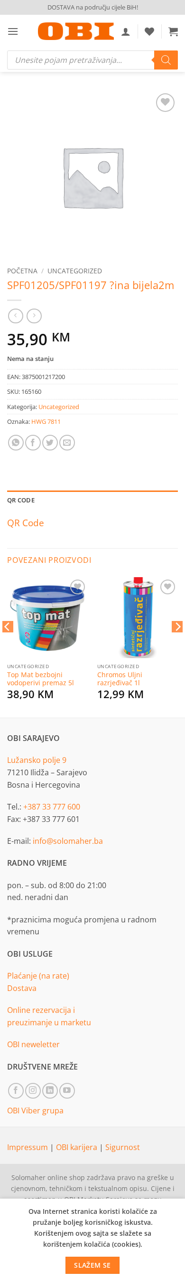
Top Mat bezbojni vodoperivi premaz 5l (40, 679)
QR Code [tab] (21, 500)
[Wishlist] (149, 31)
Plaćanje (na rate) (38, 976)
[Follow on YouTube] (67, 1091)
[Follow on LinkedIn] (50, 1091)
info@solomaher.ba (68, 841)
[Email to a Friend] (67, 442)
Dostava (22, 988)
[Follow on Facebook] (16, 1091)
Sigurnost (122, 1147)
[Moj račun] (125, 31)
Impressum (28, 1147)
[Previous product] (34, 316)
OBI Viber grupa (35, 1110)
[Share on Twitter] (50, 442)
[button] (12, 31)
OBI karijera (77, 1147)
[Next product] (15, 316)
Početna (22, 270)
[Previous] (7, 646)
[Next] (177, 646)
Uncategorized (74, 270)
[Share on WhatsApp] (16, 442)
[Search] (166, 60)
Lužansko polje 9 (36, 760)
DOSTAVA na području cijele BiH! (92, 7)
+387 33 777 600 (51, 806)
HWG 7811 (46, 421)
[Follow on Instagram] (33, 1091)
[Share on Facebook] (33, 442)
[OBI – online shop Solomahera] (76, 31)
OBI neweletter (33, 1044)
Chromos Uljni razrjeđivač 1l (119, 679)
